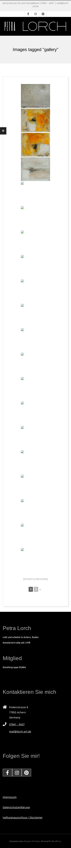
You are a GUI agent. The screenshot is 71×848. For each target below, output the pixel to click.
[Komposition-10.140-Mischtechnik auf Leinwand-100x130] (35, 145)
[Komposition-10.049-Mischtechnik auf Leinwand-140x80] (35, 438)
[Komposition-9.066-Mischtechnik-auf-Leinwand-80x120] (35, 413)
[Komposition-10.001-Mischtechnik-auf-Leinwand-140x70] (35, 242)
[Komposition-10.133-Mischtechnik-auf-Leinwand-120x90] (35, 193)
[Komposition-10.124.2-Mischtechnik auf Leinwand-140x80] (35, 486)
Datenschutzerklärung (16, 807)
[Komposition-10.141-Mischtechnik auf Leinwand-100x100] (35, 96)
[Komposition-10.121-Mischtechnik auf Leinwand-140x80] (35, 560)
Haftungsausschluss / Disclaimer (23, 817)
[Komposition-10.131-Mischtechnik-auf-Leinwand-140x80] (35, 315)
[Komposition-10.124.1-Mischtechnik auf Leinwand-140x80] (35, 462)
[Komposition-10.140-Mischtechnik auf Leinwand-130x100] (35, 120)
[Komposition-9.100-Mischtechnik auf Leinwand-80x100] (35, 535)
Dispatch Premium (31, 841)
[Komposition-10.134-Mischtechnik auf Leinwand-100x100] (35, 169)
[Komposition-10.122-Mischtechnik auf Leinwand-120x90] (35, 511)
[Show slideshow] (35, 579)
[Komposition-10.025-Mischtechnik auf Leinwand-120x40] (35, 291)
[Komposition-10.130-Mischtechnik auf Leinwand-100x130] (35, 340)
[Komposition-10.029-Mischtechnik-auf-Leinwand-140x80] (35, 364)
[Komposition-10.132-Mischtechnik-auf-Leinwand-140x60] (35, 218)
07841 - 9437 (17, 724)
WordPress (56, 841)
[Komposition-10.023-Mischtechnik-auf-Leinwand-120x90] (35, 267)
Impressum (10, 797)
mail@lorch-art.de (20, 731)
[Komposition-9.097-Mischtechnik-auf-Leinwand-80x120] (35, 389)
